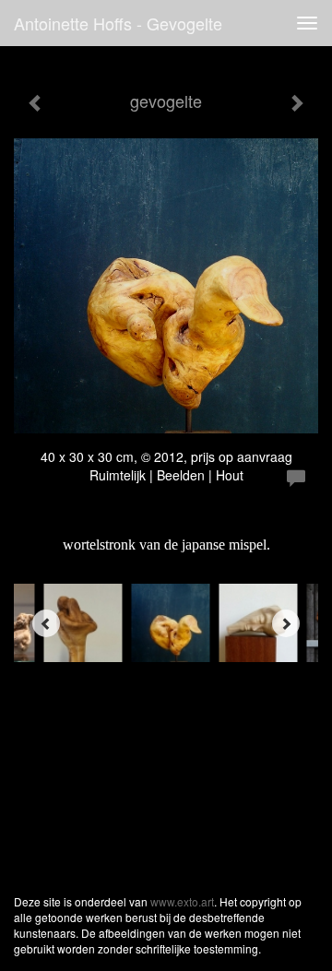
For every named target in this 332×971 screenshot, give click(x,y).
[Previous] (46, 623)
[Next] (286, 623)
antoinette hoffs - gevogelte (118, 23)
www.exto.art (182, 901)
